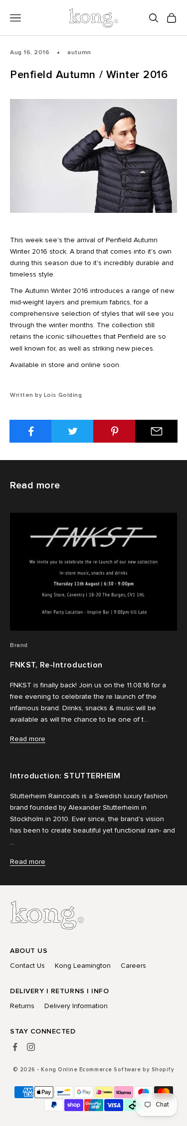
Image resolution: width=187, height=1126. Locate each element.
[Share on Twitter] (72, 431)
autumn (79, 52)
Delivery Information (76, 1006)
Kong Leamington (83, 965)
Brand (19, 645)
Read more (27, 739)
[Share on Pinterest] (114, 431)
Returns (22, 1006)
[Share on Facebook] (30, 431)
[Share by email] (156, 431)
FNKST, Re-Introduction (56, 665)
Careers (133, 965)
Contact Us (27, 965)
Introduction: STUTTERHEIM (65, 776)
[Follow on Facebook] (15, 1047)
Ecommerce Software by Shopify (126, 1069)
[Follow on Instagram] (31, 1047)
